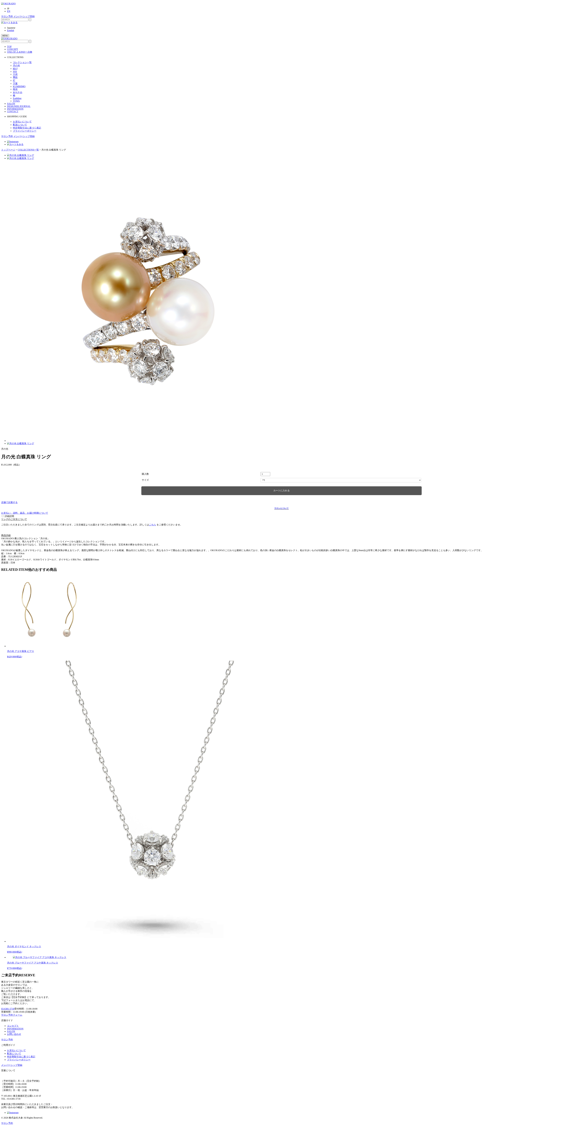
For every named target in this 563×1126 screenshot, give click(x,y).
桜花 (15, 89)
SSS (15, 71)
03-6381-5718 (7, 1009)
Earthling (17, 98)
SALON (11, 103)
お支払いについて (22, 121)
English (10, 30)
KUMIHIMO (19, 86)
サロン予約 (7, 16)
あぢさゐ (17, 92)
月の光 (16, 65)
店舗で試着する (9, 502)
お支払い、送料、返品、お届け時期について (24, 513)
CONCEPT (12, 49)
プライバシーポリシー (24, 131)
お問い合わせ (14, 1034)
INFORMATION (15, 109)
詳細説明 (9, 516)
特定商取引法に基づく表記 (27, 128)
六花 (15, 74)
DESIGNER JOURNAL (18, 106)
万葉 (15, 83)
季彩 (15, 77)
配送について (20, 124)
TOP (9, 46)
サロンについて (281, 508)
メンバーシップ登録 (24, 16)
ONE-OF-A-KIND (19, 52)
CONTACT (12, 111)
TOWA (16, 101)
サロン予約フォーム (11, 1015)
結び (15, 68)
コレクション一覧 (22, 62)
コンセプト (13, 1026)
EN (8, 11)
